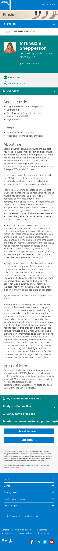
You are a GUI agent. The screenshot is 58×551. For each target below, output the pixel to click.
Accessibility (7, 533)
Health (7, 479)
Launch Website (30, 63)
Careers (5, 530)
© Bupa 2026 (44, 533)
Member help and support (23, 516)
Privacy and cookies (23, 530)
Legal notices (25, 533)
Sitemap (43, 530)
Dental (7, 485)
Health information (14, 499)
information (31, 465)
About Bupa (10, 505)
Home (7, 31)
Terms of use (48, 4)
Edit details (28, 440)
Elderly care (10, 492)
